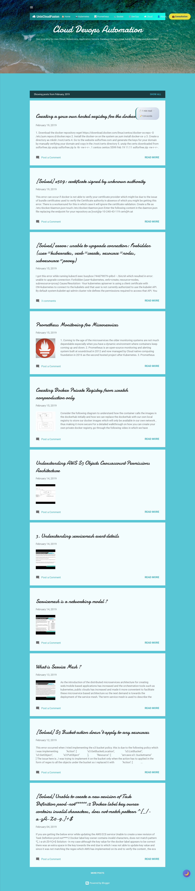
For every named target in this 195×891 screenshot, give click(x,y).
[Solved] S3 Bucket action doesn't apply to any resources (92, 732)
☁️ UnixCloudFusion (45, 16)
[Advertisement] (97, 64)
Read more (152, 157)
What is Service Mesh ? (58, 666)
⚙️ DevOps (133, 16)
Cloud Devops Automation (97, 29)
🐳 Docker (118, 16)
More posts (97, 873)
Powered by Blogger (99, 883)
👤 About (161, 16)
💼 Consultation (180, 16)
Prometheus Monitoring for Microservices (77, 324)
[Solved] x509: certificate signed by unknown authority (90, 181)
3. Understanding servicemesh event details (77, 536)
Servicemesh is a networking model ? (71, 601)
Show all (155, 94)
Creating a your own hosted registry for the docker (85, 116)
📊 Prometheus (101, 16)
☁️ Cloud (148, 16)
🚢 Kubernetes (82, 16)
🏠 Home (66, 16)
